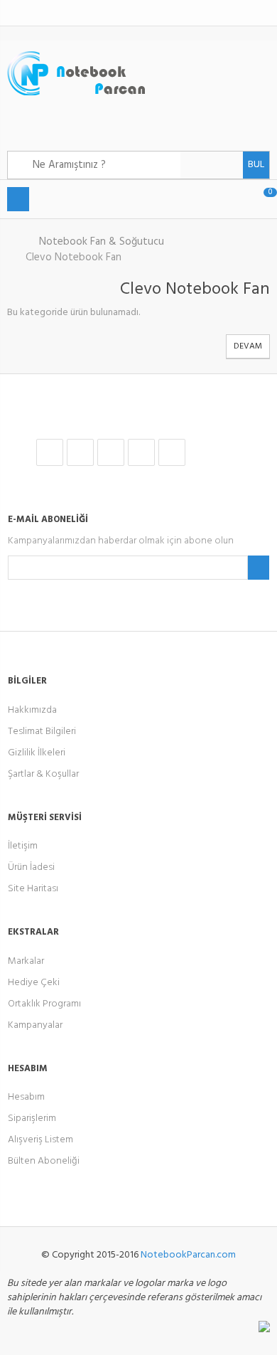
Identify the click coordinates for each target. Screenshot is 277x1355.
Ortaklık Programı (44, 1004)
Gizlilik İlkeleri (36, 753)
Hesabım (26, 1097)
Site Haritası (33, 889)
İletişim (23, 846)
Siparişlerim (32, 1118)
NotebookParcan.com (188, 1255)
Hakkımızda (32, 710)
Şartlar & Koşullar (43, 774)
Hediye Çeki (34, 982)
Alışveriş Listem (40, 1140)
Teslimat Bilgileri (42, 731)
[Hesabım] (253, 13)
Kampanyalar (35, 1025)
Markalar (26, 961)
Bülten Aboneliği (44, 1161)
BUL (256, 164)
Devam (248, 346)
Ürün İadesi (31, 867)
